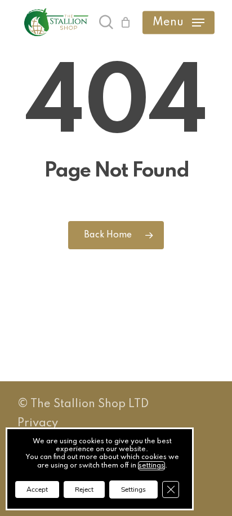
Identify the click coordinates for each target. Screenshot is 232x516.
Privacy (37, 423)
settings (151, 465)
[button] (178, 22)
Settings (133, 489)
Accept (37, 489)
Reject (84, 489)
